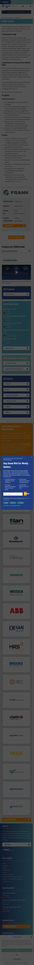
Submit (26, 494)
